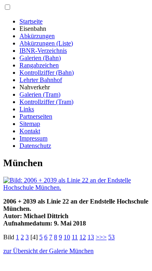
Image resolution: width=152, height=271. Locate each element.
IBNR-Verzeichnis (43, 50)
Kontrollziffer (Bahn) (46, 72)
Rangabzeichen (39, 65)
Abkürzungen (37, 36)
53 (111, 237)
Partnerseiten (35, 116)
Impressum (33, 138)
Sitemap (29, 123)
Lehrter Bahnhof (40, 79)
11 (75, 237)
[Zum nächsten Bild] (76, 187)
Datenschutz (35, 145)
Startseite (31, 21)
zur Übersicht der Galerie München (48, 250)
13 (91, 237)
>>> (101, 237)
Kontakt (29, 131)
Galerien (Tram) (39, 94)
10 (67, 237)
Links (26, 109)
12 (82, 237)
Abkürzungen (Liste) (46, 43)
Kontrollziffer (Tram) (46, 101)
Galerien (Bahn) (40, 57)
